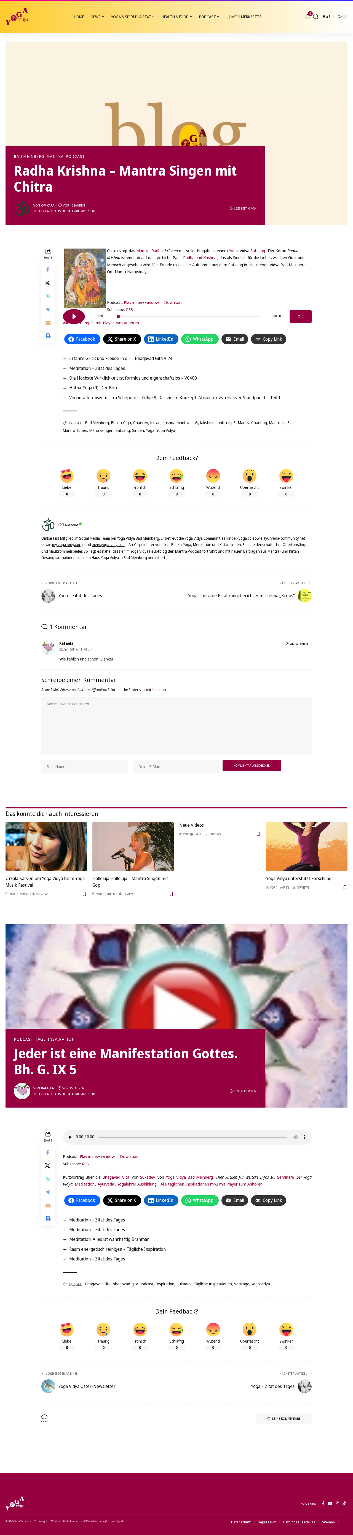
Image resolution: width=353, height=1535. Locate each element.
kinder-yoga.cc (238, 538)
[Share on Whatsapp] (48, 296)
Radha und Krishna (199, 257)
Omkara (47, 205)
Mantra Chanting (252, 422)
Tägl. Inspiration (54, 1039)
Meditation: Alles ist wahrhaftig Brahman (109, 1239)
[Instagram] (337, 1503)
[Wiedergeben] (74, 316)
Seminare (285, 1177)
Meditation (84, 1184)
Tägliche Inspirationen (213, 1283)
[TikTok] (344, 1503)
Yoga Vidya (166, 430)
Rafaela (47, 1088)
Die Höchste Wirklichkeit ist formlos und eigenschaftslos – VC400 (133, 378)
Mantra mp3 (279, 422)
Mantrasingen (101, 430)
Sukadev (147, 1177)
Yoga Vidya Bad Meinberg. (190, 1177)
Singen (138, 430)
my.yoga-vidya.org (67, 544)
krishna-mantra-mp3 (180, 422)
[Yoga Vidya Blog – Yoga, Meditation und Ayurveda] (15, 1503)
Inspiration (165, 1283)
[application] (187, 287)
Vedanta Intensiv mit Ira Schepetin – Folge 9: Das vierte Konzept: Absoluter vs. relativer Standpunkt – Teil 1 (175, 398)
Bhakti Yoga (121, 422)
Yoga (233, 250)
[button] (316, 16)
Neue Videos (191, 825)
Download (173, 302)
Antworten (299, 644)
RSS (129, 309)
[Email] (48, 322)
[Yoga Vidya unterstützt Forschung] (306, 846)
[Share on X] (48, 282)
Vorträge (241, 1283)
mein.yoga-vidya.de (108, 544)
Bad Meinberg (29, 156)
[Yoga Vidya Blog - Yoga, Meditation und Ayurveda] (17, 16)
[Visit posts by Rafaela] (22, 1091)
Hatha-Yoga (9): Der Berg (94, 388)
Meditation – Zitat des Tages (97, 368)
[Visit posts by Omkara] (22, 208)
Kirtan (155, 422)
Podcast (75, 156)
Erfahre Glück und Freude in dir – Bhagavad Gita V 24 (120, 358)
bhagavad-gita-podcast (133, 1283)
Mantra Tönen (75, 430)
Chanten (140, 422)
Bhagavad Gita (115, 1177)
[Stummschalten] (301, 316)
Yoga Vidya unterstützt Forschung (298, 878)
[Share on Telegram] (48, 309)
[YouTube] (330, 1503)
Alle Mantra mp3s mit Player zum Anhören (101, 322)
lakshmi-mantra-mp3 (218, 422)
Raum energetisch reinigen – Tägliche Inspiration (117, 1249)
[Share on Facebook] (48, 269)
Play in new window (141, 302)
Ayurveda (106, 1184)
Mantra (55, 156)
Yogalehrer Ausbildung (137, 1184)
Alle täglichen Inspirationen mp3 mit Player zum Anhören (212, 1184)
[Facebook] (323, 1503)
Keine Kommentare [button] (286, 1418)
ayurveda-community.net (284, 538)
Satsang (257, 250)
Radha (157, 250)
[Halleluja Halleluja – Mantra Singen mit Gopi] (133, 846)
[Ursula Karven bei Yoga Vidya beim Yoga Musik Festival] (46, 846)
